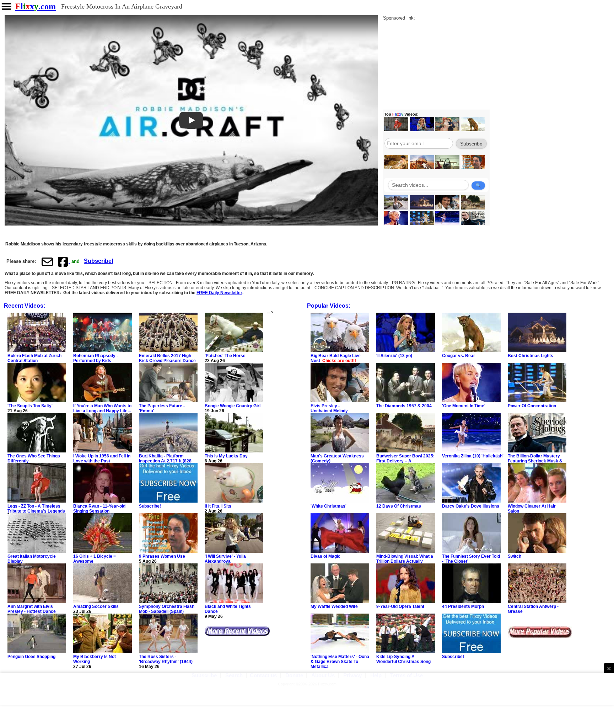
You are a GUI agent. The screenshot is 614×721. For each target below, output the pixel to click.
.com (35, 6)
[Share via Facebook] (63, 261)
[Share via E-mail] (47, 261)
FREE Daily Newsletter (219, 292)
